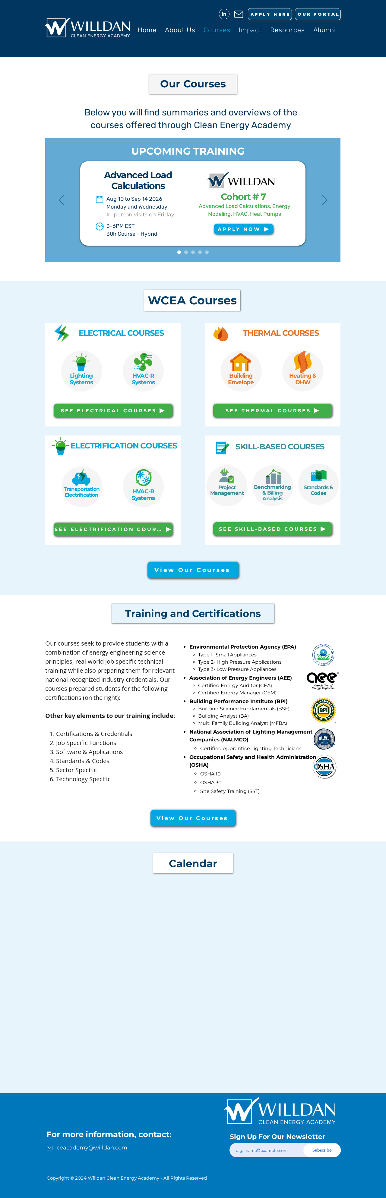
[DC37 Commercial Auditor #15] (207, 252)
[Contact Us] (239, 14)
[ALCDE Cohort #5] (179, 252)
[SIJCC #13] (193, 252)
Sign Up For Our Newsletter (277, 1137)
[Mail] (49, 1148)
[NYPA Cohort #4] (186, 252)
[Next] (324, 200)
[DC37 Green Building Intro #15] (200, 252)
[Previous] (61, 200)
